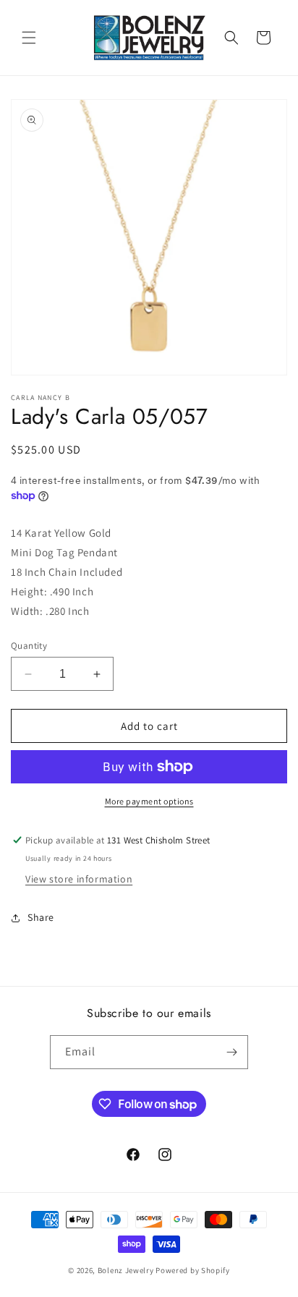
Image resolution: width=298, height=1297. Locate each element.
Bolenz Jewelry (126, 1270)
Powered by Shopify (193, 1270)
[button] (29, 38)
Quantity (29, 645)
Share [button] (40, 917)
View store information (78, 878)
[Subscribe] (231, 1052)
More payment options (149, 801)
